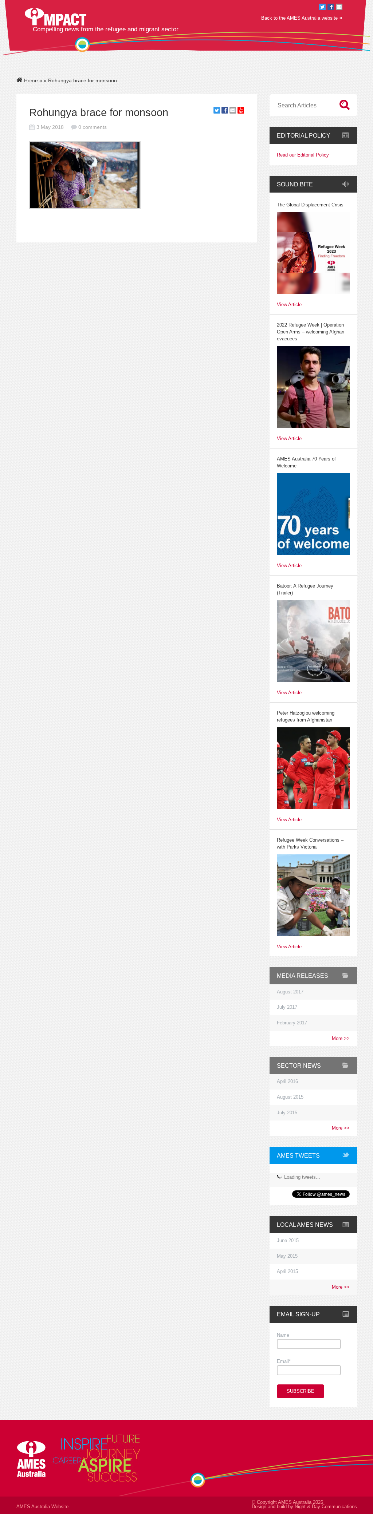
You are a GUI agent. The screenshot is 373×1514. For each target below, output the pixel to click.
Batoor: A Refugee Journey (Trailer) (305, 590)
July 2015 (287, 1112)
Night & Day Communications (326, 1506)
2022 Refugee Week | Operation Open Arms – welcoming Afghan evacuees (310, 332)
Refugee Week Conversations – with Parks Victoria (310, 844)
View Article (289, 305)
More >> (341, 1038)
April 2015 (287, 1271)
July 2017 (287, 1007)
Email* (284, 1361)
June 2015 (288, 1240)
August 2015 (290, 1097)
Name (283, 1335)
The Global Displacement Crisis (310, 204)
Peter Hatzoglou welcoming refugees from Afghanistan (305, 717)
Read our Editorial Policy (303, 155)
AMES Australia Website (42, 1506)
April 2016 (287, 1081)
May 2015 (287, 1256)
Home (30, 80)
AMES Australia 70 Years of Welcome (306, 462)
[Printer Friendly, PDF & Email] (240, 112)
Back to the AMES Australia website (301, 18)
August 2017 (290, 992)
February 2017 (292, 1022)
